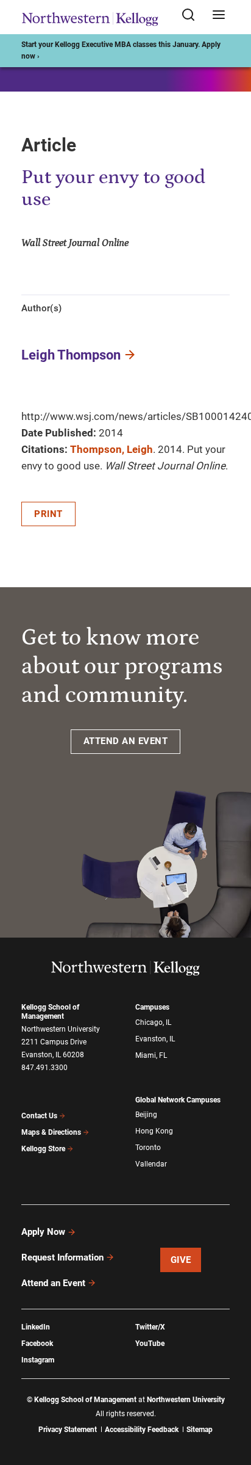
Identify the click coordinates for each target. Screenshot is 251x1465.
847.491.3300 (44, 1067)
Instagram (37, 1360)
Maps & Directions (51, 1132)
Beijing (146, 1114)
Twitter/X (150, 1327)
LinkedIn (35, 1327)
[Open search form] (192, 15)
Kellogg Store (43, 1149)
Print (48, 513)
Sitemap (199, 1429)
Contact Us (39, 1116)
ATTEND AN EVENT (125, 741)
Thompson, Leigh (111, 449)
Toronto (148, 1147)
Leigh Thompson (71, 355)
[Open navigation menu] (219, 15)
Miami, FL (151, 1055)
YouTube (149, 1343)
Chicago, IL (153, 1022)
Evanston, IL (155, 1039)
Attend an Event (53, 1283)
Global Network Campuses (178, 1100)
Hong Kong (154, 1131)
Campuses (152, 1007)
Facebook (37, 1343)
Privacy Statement (67, 1429)
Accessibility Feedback (142, 1429)
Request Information (62, 1257)
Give (181, 1259)
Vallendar (151, 1164)
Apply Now (43, 1231)
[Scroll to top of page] (230, 1402)
